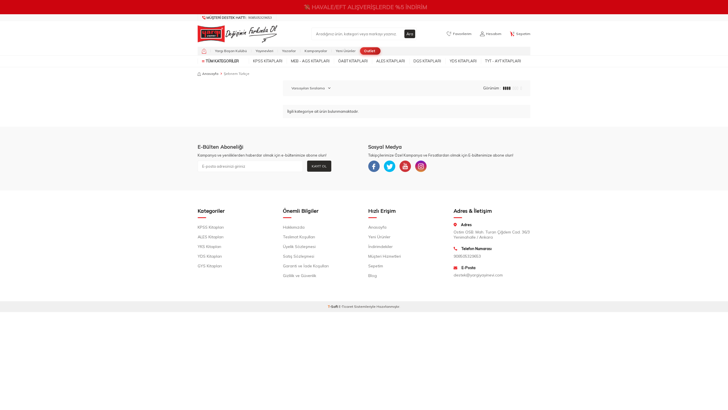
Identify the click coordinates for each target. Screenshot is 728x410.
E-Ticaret (346, 306)
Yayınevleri (264, 51)
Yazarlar (289, 51)
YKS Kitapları (209, 246)
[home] (204, 51)
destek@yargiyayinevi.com (478, 275)
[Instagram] (421, 166)
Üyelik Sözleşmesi (299, 246)
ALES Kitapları (390, 61)
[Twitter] (389, 166)
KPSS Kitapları (267, 61)
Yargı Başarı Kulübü (231, 51)
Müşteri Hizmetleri (384, 256)
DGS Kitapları (427, 61)
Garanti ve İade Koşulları (306, 265)
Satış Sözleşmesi (298, 256)
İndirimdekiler (380, 246)
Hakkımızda (294, 227)
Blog (372, 275)
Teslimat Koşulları (299, 236)
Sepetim (375, 265)
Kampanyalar (316, 51)
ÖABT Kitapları (353, 61)
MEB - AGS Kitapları (310, 61)
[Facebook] (374, 166)
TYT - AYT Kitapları (503, 61)
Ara (409, 33)
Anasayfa (210, 73)
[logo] (236, 33)
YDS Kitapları (463, 61)
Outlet (369, 51)
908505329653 (239, 17)
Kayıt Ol (319, 166)
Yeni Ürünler (345, 51)
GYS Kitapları (210, 265)
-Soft (333, 306)
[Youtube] (405, 166)
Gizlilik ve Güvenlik (299, 275)
